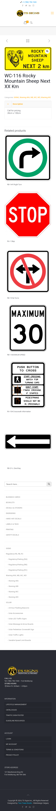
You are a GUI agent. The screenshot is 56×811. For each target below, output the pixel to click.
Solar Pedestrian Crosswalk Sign (21, 629)
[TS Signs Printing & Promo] (28, 13)
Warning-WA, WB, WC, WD (30, 97)
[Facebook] (22, 5)
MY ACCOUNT (11, 744)
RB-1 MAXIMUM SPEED (16, 355)
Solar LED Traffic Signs (18, 619)
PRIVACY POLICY (12, 755)
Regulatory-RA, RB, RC (14, 554)
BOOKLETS (10, 502)
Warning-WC (46, 97)
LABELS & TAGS (12, 524)
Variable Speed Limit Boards (20, 640)
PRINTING (9, 529)
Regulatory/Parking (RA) (18, 559)
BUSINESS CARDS (13, 497)
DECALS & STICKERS (14, 508)
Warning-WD (13, 597)
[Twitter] (26, 5)
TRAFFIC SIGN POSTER (15, 715)
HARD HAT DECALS (13, 519)
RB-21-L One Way (14, 468)
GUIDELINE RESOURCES (15, 721)
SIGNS (16, 97)
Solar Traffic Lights (16, 635)
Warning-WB (13, 586)
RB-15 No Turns (13, 298)
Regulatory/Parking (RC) (18, 570)
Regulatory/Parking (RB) (18, 565)
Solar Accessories (16, 613)
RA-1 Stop (11, 241)
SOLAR (9, 602)
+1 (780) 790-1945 (29, 2)
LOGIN (8, 739)
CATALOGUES (11, 710)
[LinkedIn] (29, 5)
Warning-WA (13, 581)
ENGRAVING (10, 513)
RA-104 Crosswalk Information (19, 411)
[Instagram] (33, 5)
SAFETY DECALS (12, 535)
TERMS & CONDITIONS (15, 750)
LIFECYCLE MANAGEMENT (16, 704)
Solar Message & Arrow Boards (21, 624)
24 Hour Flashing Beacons (19, 608)
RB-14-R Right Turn (14, 184)
